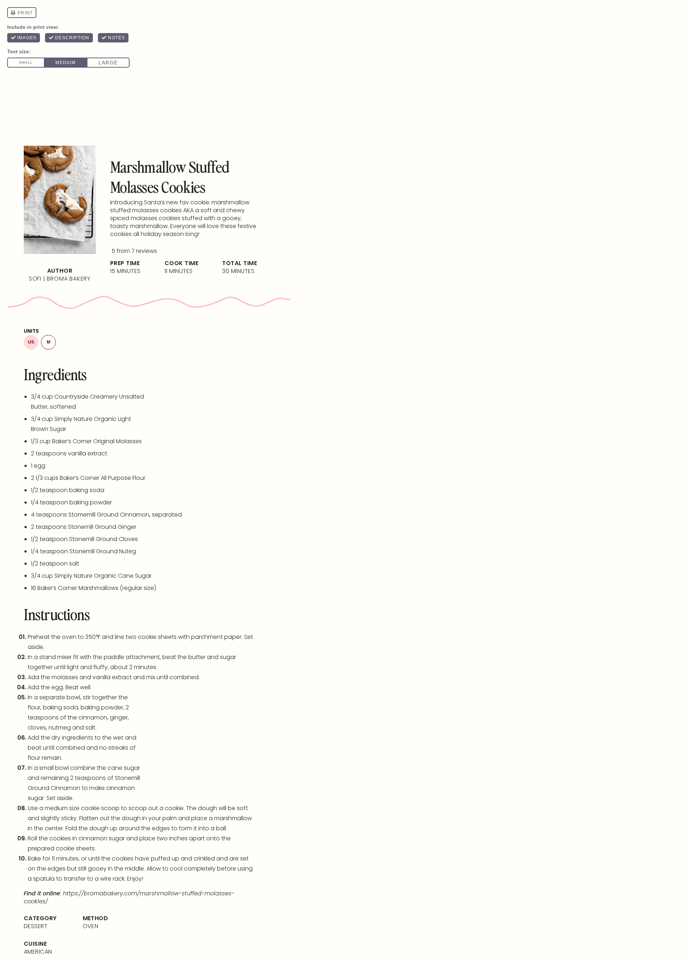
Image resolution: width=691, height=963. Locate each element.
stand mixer (55, 657)
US (31, 342)
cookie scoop (100, 808)
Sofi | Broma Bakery (60, 278)
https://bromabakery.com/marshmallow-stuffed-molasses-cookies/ (129, 897)
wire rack (112, 879)
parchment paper (216, 637)
